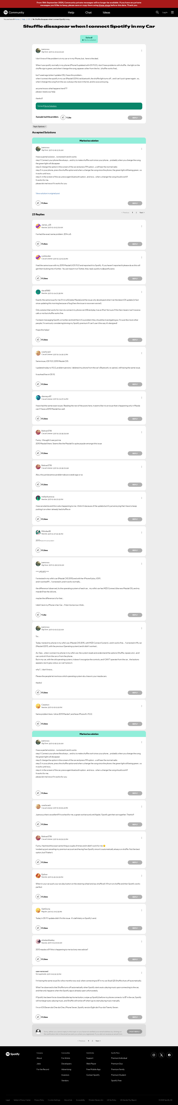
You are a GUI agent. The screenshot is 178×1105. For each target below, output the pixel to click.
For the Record (43, 1069)
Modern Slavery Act (96, 1100)
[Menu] (172, 12)
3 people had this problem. (47, 116)
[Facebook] (169, 1055)
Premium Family (118, 1069)
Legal (8, 1100)
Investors (65, 1075)
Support (89, 1058)
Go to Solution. (50, 106)
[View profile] (38, 50)
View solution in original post (48, 193)
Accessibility (80, 1100)
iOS (29, 19)
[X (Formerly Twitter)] (161, 1055)
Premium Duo (117, 1063)
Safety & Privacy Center (22, 1100)
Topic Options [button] (39, 126)
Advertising (66, 1069)
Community (16, 12)
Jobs (39, 1063)
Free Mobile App (93, 1069)
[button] (141, 50)
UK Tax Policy (111, 1100)
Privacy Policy (39, 1100)
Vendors (65, 1080)
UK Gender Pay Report (128, 1100)
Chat (88, 12)
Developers (66, 1063)
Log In (164, 12)
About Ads (68, 1100)
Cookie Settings (54, 1100)
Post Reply (134, 1031)
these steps (104, 5)
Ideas (106, 12)
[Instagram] (154, 1055)
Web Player (91, 1063)
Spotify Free (116, 1080)
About (39, 1058)
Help (71, 12)
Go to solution (90, 40)
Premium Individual (119, 1058)
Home (17, 19)
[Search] (157, 12)
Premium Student (118, 1075)
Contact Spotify (93, 1075)
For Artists (65, 1058)
